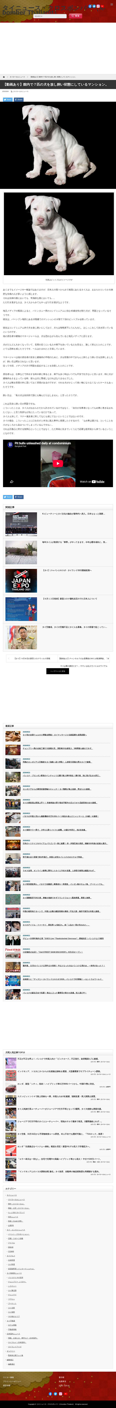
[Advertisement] (58, 48)
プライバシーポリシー (12, 1381)
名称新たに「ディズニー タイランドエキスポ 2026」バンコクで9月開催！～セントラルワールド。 (63, 979)
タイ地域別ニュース (14, 1273)
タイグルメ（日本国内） (17, 1342)
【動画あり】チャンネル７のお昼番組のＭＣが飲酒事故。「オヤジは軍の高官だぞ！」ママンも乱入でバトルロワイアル (83, 659)
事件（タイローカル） (104, 1062)
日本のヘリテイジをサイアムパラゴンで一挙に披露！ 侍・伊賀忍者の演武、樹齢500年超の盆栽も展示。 (65, 843)
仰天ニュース (13, 1217)
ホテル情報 (12, 1325)
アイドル (11, 1243)
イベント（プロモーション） (19, 1234)
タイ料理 (11, 1264)
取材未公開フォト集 (15, 1355)
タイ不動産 (11, 1321)
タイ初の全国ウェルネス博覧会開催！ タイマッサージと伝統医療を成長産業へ (55, 735)
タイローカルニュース (20, 91)
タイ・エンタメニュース (16, 1230)
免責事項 (62, 1381)
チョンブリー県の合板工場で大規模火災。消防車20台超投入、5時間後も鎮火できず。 (58, 748)
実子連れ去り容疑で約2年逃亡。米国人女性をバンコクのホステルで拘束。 (53, 857)
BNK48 (10, 1247)
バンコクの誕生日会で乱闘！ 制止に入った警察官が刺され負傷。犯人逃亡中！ (55, 993)
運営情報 (6, 1385)
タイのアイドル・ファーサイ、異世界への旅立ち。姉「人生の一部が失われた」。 (56, 925)
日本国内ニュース (13, 1334)
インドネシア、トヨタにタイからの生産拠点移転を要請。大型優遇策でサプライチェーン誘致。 (60, 1071)
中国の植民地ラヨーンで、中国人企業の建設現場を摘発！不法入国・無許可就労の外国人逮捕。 (62, 911)
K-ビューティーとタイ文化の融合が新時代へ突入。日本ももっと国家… (73, 514)
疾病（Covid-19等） (15, 1221)
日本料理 (11, 1260)
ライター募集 (8, 1377)
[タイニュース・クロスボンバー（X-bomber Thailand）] (53, 10)
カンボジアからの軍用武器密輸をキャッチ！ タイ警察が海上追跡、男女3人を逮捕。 (57, 789)
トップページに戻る (57, 671)
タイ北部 (11, 1308)
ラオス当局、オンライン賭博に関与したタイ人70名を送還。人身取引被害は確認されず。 (59, 871)
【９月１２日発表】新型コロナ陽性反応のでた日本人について (69, 599)
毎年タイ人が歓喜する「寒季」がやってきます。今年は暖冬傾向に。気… (74, 542)
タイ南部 (11, 1312)
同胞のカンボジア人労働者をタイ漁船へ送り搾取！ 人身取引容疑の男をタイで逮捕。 (57, 762)
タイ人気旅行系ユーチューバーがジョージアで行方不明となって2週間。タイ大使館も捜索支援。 (60, 1109)
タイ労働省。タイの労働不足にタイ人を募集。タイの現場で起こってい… (74, 627)
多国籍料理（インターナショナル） (21, 1269)
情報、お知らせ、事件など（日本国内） (23, 1338)
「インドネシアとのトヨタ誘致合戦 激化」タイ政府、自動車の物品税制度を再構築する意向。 (59, 1171)
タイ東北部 (12, 1290)
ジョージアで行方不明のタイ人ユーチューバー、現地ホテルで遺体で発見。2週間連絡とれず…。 (60, 1121)
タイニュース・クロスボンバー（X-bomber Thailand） (56, 1404)
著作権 (61, 1377)
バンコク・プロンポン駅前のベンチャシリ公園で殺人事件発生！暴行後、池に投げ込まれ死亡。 (62, 776)
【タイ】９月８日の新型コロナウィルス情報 (32, 658)
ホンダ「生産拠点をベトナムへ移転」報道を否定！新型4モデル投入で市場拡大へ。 (54, 1146)
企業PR (108, 1087)
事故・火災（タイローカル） (102, 1162)
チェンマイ (12, 1295)
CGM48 (11, 1251)
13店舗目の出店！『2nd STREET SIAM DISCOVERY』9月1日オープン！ (53, 952)
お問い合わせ (64, 1385)
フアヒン (11, 1299)
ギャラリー (11, 1351)
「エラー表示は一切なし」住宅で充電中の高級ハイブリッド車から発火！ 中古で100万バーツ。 (60, 1159)
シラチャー (12, 1286)
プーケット (12, 1303)
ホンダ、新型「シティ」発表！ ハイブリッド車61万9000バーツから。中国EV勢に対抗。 (57, 1084)
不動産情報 (12, 1329)
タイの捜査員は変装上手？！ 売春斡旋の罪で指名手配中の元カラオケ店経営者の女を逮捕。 (60, 803)
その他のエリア (14, 1316)
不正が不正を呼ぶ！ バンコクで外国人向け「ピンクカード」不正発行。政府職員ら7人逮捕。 (59, 1059)
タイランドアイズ (14, 1347)
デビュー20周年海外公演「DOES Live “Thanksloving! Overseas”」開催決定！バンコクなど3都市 (63, 938)
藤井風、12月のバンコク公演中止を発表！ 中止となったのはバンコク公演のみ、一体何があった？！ (64, 966)
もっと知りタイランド (16, 1212)
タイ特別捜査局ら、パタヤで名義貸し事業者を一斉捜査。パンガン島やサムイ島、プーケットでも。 (63, 884)
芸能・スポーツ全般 (15, 1238)
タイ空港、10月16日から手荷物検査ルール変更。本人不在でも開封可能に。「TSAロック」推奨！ (61, 1134)
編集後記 (10, 1360)
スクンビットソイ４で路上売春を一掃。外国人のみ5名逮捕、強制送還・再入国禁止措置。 (57, 1096)
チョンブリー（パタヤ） (17, 1282)
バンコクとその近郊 (15, 1277)
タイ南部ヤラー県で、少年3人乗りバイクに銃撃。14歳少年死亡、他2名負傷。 (55, 830)
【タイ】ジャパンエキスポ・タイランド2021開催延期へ (67, 570)
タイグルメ (11, 1256)
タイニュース (12, 1195)
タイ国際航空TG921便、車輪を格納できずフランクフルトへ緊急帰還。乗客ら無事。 (57, 898)
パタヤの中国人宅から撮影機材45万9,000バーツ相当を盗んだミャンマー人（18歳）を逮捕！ (61, 816)
